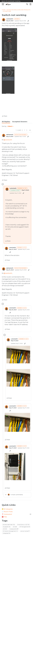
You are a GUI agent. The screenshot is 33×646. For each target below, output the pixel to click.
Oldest (9, 126)
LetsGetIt (9, 19)
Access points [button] (14, 529)
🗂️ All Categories (7, 509)
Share (4, 116)
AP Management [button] (24, 526)
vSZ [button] (5, 529)
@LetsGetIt (8, 140)
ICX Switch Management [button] (10, 531)
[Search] (27, 4)
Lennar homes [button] (25, 531)
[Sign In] (30, 4)
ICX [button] (15, 526)
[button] (9, 44)
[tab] (6, 121)
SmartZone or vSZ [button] (23, 524)
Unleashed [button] (6, 533)
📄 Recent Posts (7, 511)
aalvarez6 (9, 134)
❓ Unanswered (16, 514)
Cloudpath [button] (6, 526)
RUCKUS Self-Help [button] (9, 524)
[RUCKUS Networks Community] (8, 4)
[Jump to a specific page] (29, 130)
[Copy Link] (28, 21)
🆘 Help (4, 517)
